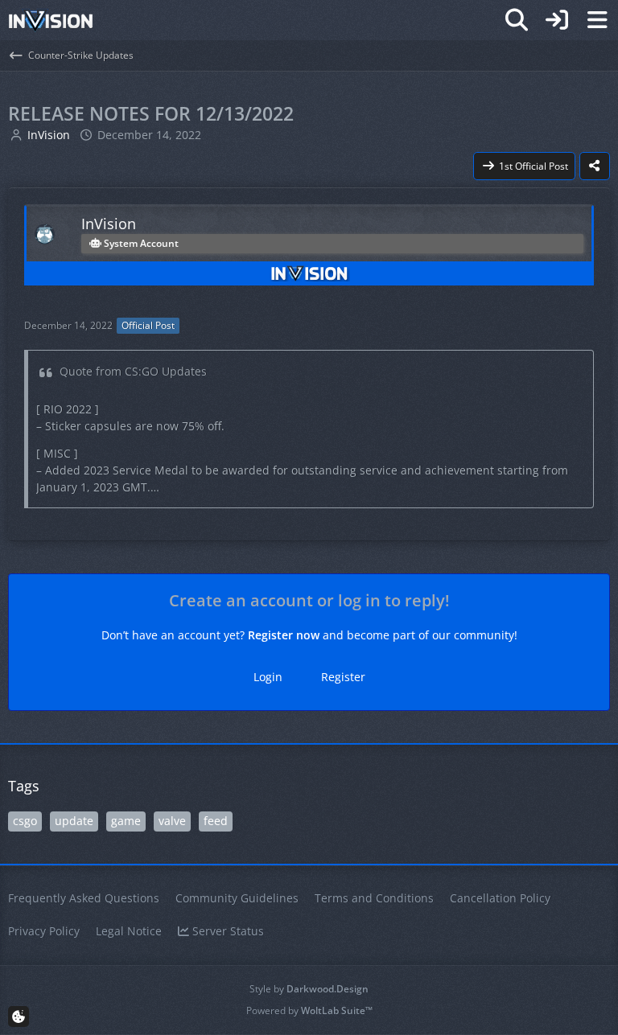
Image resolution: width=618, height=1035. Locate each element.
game (126, 820)
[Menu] (597, 20)
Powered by (309, 1010)
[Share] (594, 166)
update (74, 820)
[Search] (517, 20)
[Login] (557, 20)
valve (172, 820)
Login (267, 676)
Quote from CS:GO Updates (133, 371)
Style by (309, 989)
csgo (25, 820)
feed (216, 820)
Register (343, 676)
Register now (283, 635)
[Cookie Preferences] (18, 1016)
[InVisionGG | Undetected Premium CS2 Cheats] (51, 20)
